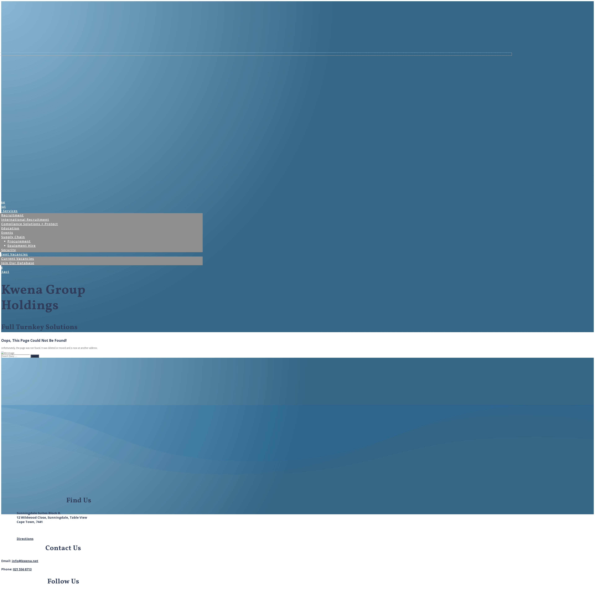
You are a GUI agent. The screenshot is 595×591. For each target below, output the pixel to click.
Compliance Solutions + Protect (29, 224)
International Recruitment (25, 219)
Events (7, 232)
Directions (25, 539)
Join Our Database (17, 263)
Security (8, 250)
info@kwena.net (25, 561)
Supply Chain (13, 237)
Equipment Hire (21, 245)
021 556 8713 (22, 569)
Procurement (19, 241)
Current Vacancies (17, 259)
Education (10, 228)
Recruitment (12, 215)
